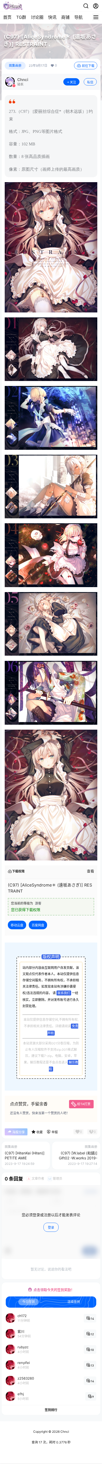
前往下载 (88, 66)
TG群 (21, 17)
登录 (51, 1227)
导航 (78, 17)
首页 (7, 17)
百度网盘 (38, 925)
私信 (90, 82)
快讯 (52, 17)
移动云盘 (17, 925)
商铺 (65, 17)
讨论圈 (37, 17)
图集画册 (15, 65)
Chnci (64, 1432)
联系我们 (64, 993)
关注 (73, 82)
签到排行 (51, 1410)
